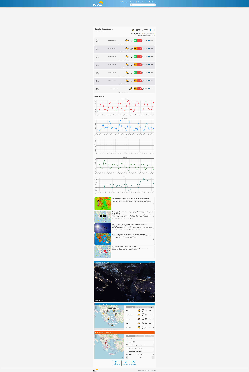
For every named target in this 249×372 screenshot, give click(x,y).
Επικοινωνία (141, 370)
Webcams (153, 2)
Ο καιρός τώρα (126, 364)
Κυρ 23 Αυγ (130, 307)
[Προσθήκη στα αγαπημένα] (112, 29)
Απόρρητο (153, 370)
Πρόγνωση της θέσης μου (128, 2)
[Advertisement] (124, 17)
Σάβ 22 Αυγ (130, 335)
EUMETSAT (151, 262)
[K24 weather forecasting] (98, 3)
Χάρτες (139, 2)
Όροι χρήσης (147, 370)
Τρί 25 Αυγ (149, 307)
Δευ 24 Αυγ (139, 307)
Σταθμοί (146, 2)
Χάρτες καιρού (116, 364)
